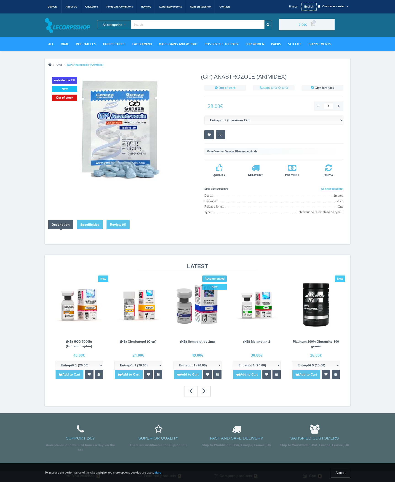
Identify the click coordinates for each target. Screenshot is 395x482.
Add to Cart (71, 374)
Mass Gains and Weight (178, 44)
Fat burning (142, 44)
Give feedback (324, 88)
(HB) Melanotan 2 (256, 341)
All (51, 44)
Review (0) (118, 224)
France (293, 6)
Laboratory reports (170, 6)
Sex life (295, 44)
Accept (340, 472)
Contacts (224, 6)
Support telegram (200, 6)
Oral (65, 44)
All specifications (332, 189)
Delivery (52, 6)
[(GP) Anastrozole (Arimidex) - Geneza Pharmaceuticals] (121, 131)
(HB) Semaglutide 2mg (197, 341)
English (309, 6)
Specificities (89, 224)
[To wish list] (89, 374)
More (158, 472)
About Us (71, 6)
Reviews (146, 6)
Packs (276, 44)
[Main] (49, 64)
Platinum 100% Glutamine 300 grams (316, 344)
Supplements (320, 44)
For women (255, 44)
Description (61, 224)
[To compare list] (99, 374)
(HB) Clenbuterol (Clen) (138, 341)
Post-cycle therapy (222, 44)
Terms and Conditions (119, 6)
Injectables (86, 44)
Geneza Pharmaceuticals (241, 151)
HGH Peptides (114, 44)
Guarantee (91, 6)
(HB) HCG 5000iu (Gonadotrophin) (79, 344)
